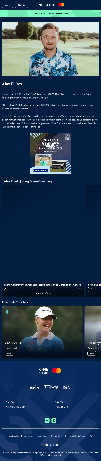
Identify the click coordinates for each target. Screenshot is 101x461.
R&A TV (59, 402)
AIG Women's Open (15, 406)
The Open (11, 402)
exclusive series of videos (27, 126)
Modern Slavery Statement (35, 436)
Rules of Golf (61, 406)
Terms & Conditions (76, 436)
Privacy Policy (57, 436)
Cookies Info (14, 436)
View (9, 353)
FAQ (91, 436)
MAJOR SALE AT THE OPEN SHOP (51, 13)
